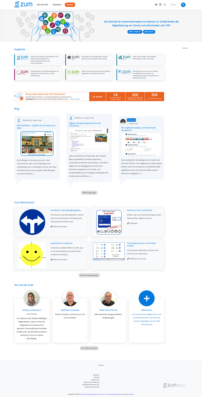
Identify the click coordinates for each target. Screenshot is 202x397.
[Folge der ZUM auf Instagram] (165, 5)
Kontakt (96, 377)
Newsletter (57, 4)
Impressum (95, 380)
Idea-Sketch (130, 394)
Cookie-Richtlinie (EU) (91, 387)
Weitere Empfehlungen (89, 275)
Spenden (70, 4)
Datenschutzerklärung (91, 382)
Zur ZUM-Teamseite (89, 348)
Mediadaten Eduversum (90, 385)
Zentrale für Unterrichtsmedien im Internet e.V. (92, 394)
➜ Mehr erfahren (74, 99)
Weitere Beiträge (89, 193)
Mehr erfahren (135, 32)
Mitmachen (149, 32)
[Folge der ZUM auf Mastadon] (160, 5)
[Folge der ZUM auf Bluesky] (156, 5)
